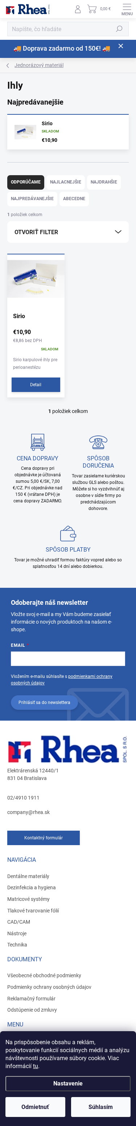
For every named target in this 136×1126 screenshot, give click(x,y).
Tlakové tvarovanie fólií (33, 911)
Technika (17, 945)
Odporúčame (26, 182)
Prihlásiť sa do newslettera (44, 702)
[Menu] (127, 9)
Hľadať (119, 28)
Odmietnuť (35, 1107)
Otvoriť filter (36, 232)
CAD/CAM (18, 922)
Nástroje (16, 933)
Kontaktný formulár (43, 837)
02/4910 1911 (23, 798)
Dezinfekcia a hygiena (31, 887)
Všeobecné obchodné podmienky (44, 975)
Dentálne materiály (28, 876)
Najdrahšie (104, 182)
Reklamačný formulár (31, 998)
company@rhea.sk (28, 812)
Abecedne (74, 198)
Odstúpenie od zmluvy (32, 1010)
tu (35, 1066)
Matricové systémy (28, 899)
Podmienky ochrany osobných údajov (49, 987)
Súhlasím (100, 1107)
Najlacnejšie (65, 182)
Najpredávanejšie (32, 198)
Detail (35, 384)
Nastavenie (68, 1083)
